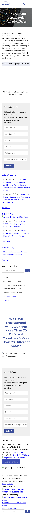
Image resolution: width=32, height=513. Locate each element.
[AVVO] (24, 455)
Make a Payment (11, 462)
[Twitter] (14, 455)
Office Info (17, 452)
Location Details (9, 297)
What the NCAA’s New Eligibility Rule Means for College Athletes (16, 224)
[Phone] (24, 4)
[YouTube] (18, 455)
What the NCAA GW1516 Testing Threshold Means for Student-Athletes (16, 233)
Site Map (5, 508)
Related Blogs (8, 214)
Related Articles (9, 175)
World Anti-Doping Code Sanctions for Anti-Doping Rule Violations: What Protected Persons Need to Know (16, 185)
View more (6, 208)
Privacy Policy (7, 484)
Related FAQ (8, 247)
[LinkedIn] (16, 455)
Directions (7, 300)
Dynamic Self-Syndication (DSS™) (14, 504)
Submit (9, 166)
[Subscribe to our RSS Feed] (15, 217)
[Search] (27, 271)
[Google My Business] (12, 458)
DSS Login (13, 508)
